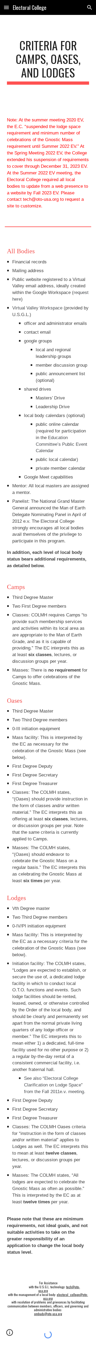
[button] (6, 7)
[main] (48, 61)
